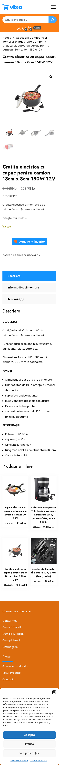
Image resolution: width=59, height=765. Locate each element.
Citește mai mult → (14, 218)
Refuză (29, 744)
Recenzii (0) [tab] (16, 299)
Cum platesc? (11, 640)
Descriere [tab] (14, 276)
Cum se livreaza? (13, 634)
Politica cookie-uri (19, 760)
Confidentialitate (38, 760)
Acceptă (29, 735)
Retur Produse (11, 673)
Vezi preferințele (30, 753)
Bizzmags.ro (10, 647)
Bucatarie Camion (28, 255)
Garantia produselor (15, 666)
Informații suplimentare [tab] (23, 287)
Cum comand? (11, 627)
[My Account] (19, 28)
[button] (54, 692)
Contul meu (9, 621)
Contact (7, 679)
